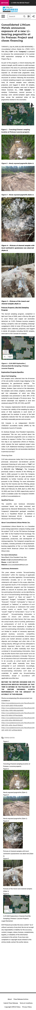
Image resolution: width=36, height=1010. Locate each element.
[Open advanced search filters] (28, 16)
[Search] (24, 16)
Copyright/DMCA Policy (12, 1007)
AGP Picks (4, 3)
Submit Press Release (11, 1003)
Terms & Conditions (26, 1003)
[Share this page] (33, 16)
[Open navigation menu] (3, 16)
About (10, 999)
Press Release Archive (21, 999)
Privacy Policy (27, 1007)
